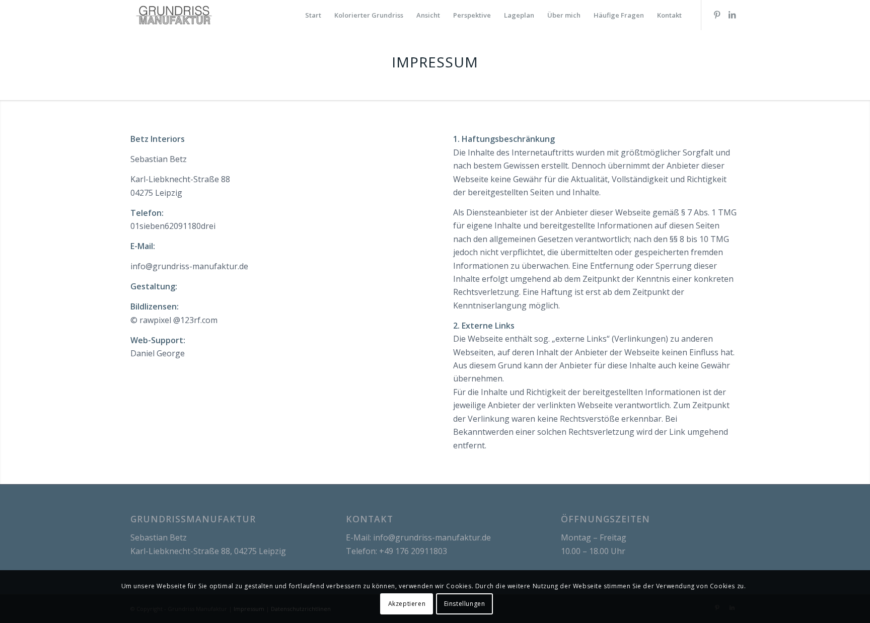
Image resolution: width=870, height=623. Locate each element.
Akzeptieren (407, 603)
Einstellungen (464, 603)
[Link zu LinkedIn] (732, 14)
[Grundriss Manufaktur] (174, 15)
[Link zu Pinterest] (716, 14)
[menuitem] (313, 15)
